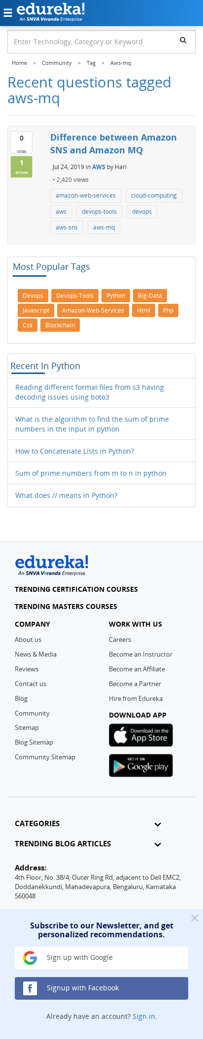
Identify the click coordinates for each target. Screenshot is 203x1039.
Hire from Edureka (136, 698)
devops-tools (99, 211)
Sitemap (27, 727)
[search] (183, 40)
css (28, 325)
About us (28, 639)
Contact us (30, 683)
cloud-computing (154, 195)
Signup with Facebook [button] (82, 987)
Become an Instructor (140, 654)
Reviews (26, 668)
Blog (21, 698)
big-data (150, 295)
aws (61, 211)
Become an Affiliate (137, 668)
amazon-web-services (86, 195)
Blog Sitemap (34, 742)
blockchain (60, 325)
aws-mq (104, 227)
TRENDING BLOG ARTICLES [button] (63, 843)
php (168, 310)
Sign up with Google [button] (79, 957)
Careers (120, 639)
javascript (36, 310)
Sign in (144, 1016)
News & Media (36, 654)
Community (32, 713)
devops (142, 211)
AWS (98, 167)
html (143, 310)
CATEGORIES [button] (37, 823)
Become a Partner (135, 683)
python (115, 295)
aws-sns (67, 227)
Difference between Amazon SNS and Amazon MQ (113, 143)
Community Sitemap (45, 756)
